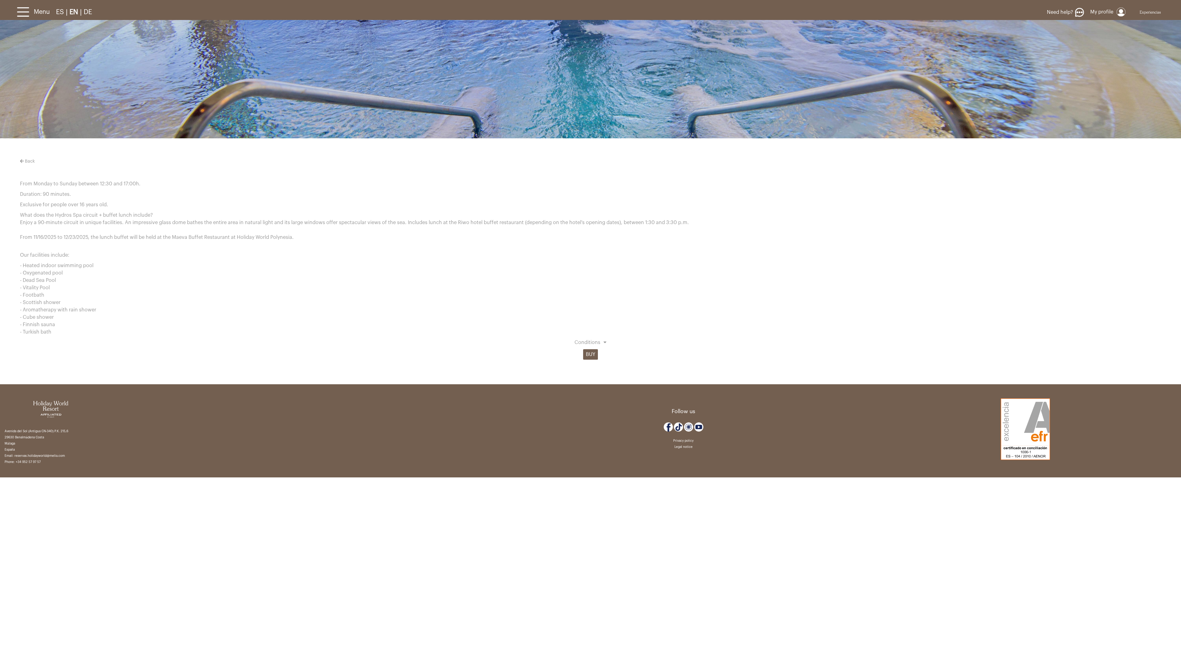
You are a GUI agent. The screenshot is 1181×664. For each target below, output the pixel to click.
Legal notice (683, 447)
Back (29, 161)
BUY (590, 354)
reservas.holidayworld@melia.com (39, 455)
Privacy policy (683, 440)
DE (88, 12)
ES (61, 12)
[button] (590, 343)
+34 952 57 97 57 (28, 462)
